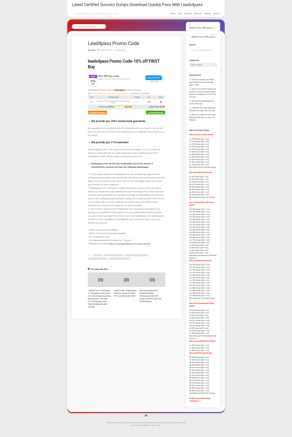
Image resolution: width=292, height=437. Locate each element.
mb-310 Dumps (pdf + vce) (199, 225)
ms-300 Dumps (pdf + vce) (199, 283)
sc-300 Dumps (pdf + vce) (199, 348)
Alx (159, 425)
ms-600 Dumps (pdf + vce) (199, 290)
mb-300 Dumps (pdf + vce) (199, 222)
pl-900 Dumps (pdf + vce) (198, 328)
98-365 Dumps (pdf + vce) (199, 370)
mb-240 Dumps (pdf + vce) (199, 219)
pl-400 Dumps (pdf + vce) (198, 250)
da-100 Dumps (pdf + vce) (199, 182)
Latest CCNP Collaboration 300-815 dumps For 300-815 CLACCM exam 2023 (125, 293)
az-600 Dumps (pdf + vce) (199, 162)
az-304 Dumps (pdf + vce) (199, 154)
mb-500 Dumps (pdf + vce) (199, 235)
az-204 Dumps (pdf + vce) (199, 147)
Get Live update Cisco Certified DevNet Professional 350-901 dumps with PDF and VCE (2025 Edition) (150, 295)
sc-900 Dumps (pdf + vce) (199, 333)
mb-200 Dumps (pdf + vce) (199, 209)
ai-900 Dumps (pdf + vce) (198, 315)
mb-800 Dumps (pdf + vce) (199, 242)
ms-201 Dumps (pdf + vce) (199, 278)
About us (216, 13)
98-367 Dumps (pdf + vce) (199, 375)
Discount (91, 50)
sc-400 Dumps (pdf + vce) (199, 350)
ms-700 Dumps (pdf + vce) (199, 293)
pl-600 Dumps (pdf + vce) (198, 253)
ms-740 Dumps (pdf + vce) (199, 296)
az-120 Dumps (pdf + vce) (199, 141)
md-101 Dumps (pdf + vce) (199, 267)
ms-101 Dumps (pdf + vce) (199, 273)
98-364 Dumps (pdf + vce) (199, 367)
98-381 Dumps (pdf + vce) (199, 386)
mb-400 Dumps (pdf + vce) (199, 232)
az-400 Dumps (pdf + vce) (199, 157)
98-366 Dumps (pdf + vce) (199, 373)
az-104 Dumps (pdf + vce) (199, 139)
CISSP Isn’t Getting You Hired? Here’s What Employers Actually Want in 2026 (201, 82)
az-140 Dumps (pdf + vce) (199, 144)
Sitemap (207, 13)
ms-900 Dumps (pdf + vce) (199, 331)
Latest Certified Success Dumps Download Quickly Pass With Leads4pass (137, 4)
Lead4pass (98, 255)
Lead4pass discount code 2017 (136, 255)
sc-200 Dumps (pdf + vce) (199, 345)
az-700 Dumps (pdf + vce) (199, 165)
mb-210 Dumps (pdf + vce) (199, 212)
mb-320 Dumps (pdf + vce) (199, 227)
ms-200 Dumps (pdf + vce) (199, 275)
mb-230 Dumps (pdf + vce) (199, 217)
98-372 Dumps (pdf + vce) (199, 380)
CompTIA (188, 13)
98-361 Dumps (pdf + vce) (199, 360)
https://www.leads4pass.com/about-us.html (130, 243)
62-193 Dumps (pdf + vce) (199, 310)
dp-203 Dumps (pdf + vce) (199, 192)
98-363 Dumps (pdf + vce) (199, 365)
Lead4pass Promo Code (97, 259)
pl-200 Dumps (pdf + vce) (198, 248)
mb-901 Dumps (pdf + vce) (199, 320)
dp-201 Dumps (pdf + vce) (199, 189)
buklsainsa (121, 50)
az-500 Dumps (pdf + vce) (199, 160)
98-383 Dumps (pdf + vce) (199, 388)
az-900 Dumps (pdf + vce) (199, 313)
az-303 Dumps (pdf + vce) (199, 152)
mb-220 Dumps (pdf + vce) (199, 214)
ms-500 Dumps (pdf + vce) (199, 288)
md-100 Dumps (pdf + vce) (199, 265)
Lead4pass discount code (113, 255)
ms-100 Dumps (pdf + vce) (199, 270)
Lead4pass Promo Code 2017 (119, 259)
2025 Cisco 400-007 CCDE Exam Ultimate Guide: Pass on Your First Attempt (202, 117)
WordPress (145, 425)
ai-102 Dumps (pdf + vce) (198, 179)
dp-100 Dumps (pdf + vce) (199, 184)
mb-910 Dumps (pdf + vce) (199, 323)
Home (172, 13)
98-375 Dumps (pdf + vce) (199, 383)
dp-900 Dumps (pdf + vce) (199, 318)
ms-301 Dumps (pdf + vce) (199, 285)
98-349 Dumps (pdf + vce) (199, 357)
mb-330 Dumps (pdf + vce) (199, 230)
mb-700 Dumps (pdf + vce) (199, 240)
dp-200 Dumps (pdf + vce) (199, 187)
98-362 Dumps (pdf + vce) (199, 362)
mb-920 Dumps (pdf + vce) (199, 326)
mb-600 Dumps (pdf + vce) (199, 237)
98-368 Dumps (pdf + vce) (199, 378)
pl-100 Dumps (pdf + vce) (198, 245)
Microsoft (198, 13)
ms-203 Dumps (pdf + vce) (199, 280)
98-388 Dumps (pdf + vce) (199, 391)
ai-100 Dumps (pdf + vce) (198, 177)
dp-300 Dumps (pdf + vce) (199, 195)
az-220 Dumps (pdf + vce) (199, 149)
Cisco (179, 13)
